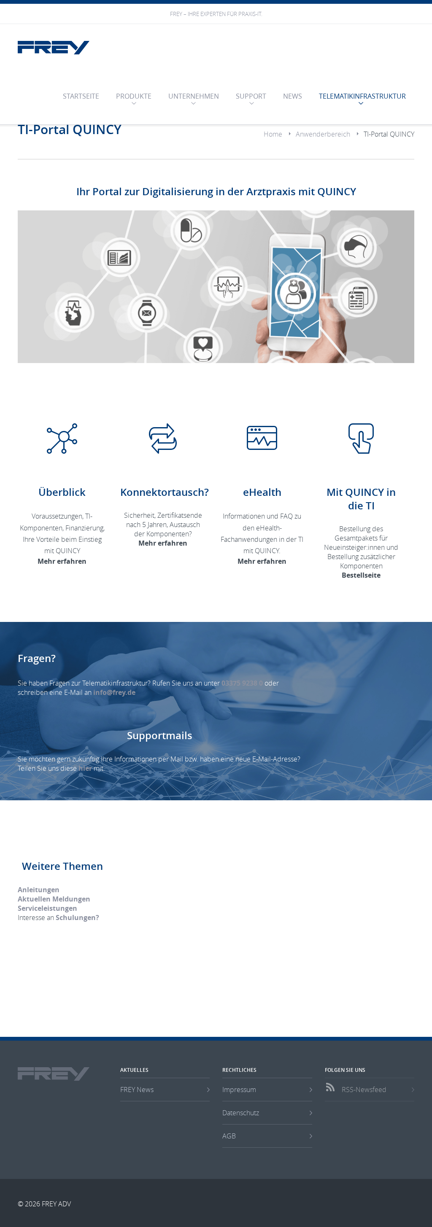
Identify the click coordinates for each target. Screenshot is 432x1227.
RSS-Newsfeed (364, 1089)
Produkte (133, 96)
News (292, 96)
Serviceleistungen (47, 908)
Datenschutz (240, 1112)
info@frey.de (114, 692)
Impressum (239, 1089)
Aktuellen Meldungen (54, 899)
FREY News (137, 1089)
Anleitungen (38, 889)
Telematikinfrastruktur (362, 96)
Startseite (81, 96)
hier (85, 768)
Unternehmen (193, 96)
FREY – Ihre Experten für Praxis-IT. (216, 14)
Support (251, 96)
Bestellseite (361, 575)
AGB (229, 1136)
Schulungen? (77, 917)
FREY (53, 48)
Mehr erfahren (62, 561)
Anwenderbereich (323, 134)
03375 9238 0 (242, 683)
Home (273, 134)
